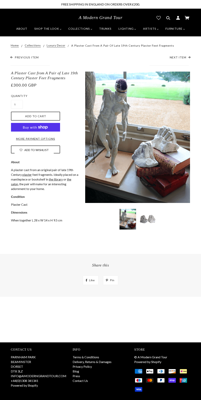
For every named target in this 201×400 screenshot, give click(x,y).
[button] (34, 150)
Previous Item (26, 57)
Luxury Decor (56, 45)
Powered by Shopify (24, 385)
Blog (76, 371)
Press (76, 376)
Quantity (17, 96)
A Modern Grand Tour (100, 17)
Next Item (178, 57)
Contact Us (80, 380)
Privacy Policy (82, 366)
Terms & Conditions (86, 357)
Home (15, 45)
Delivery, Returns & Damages (92, 362)
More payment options (35, 138)
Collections (33, 45)
